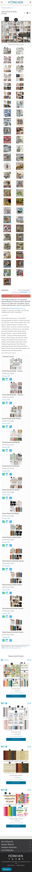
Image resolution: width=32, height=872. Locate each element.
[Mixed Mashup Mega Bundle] (7, 51)
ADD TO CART (16, 696)
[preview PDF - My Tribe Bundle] (28, 660)
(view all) (16, 308)
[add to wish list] (30, 660)
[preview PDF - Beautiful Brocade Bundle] (28, 747)
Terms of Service (20, 865)
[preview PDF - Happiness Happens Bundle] (28, 790)
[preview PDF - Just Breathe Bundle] (28, 703)
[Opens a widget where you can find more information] (6, 869)
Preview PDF (6, 376)
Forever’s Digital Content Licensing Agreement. (14, 647)
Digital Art (10, 8)
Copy (29, 292)
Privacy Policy (11, 865)
